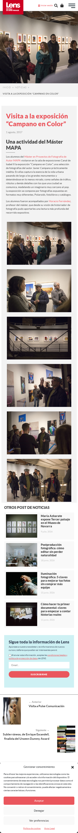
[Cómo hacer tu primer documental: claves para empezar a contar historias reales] (21, 614)
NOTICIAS (20, 87)
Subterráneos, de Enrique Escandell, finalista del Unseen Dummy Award (26, 736)
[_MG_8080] (39, 480)
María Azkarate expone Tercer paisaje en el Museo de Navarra (55, 521)
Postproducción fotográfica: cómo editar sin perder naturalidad (52, 550)
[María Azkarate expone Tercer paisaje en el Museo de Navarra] (21, 526)
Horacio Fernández (60, 201)
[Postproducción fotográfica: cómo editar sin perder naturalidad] (21, 554)
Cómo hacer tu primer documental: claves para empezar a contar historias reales (56, 609)
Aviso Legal (49, 828)
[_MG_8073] (39, 432)
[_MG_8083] (39, 243)
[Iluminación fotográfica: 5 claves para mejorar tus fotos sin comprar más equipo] (21, 583)
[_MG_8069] (39, 338)
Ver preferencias (39, 820)
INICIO (7, 87)
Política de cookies (32, 828)
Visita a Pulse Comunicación (46, 706)
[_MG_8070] (39, 385)
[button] (72, 767)
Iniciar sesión (46, 5)
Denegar (39, 810)
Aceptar (39, 800)
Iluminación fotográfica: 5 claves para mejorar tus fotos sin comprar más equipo (55, 580)
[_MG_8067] (39, 290)
